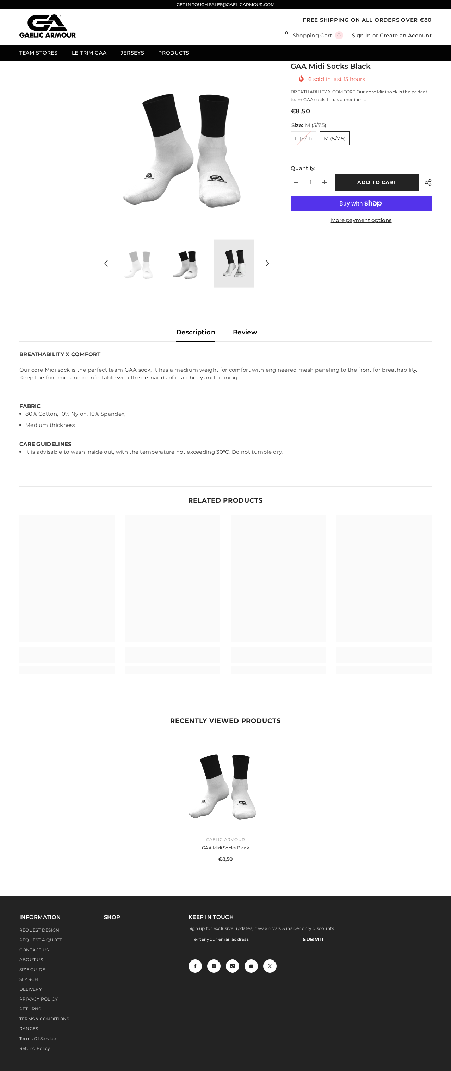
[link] (67, 659)
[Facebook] (195, 966)
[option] (187, 144)
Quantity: (303, 168)
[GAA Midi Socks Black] (225, 783)
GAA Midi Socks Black (225, 847)
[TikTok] (232, 966)
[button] (106, 263)
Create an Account (406, 35)
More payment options (361, 220)
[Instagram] (214, 966)
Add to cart (377, 182)
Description (195, 332)
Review (245, 332)
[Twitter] (270, 966)
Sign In (361, 35)
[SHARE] (425, 182)
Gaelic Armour (225, 839)
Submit (314, 939)
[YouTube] (251, 966)
